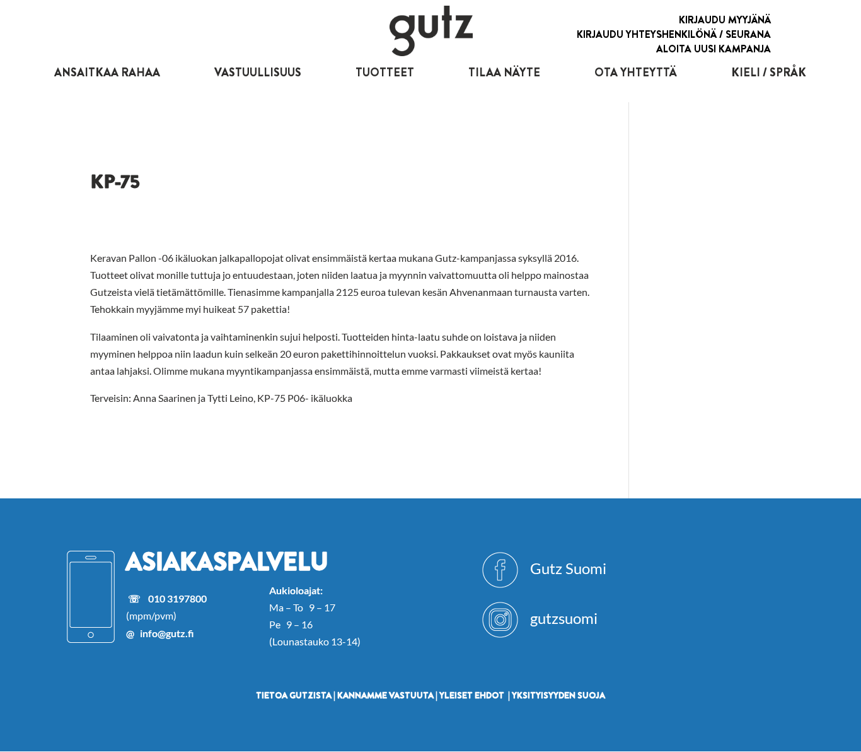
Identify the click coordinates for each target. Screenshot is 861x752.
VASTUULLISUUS (257, 72)
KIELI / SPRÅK (768, 72)
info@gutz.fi (167, 633)
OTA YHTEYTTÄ (635, 72)
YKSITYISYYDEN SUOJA (558, 695)
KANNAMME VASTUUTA (385, 695)
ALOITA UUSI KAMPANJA (713, 49)
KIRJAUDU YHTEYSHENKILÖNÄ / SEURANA (674, 34)
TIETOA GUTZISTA (294, 695)
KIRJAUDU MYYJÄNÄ (725, 20)
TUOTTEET (384, 72)
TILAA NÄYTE (504, 72)
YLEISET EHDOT (471, 695)
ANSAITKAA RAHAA (107, 72)
